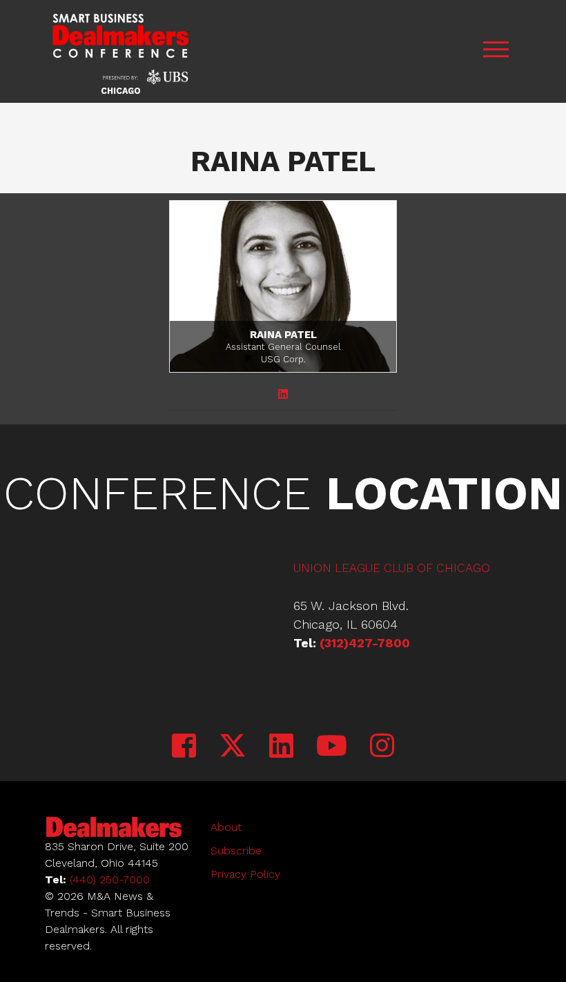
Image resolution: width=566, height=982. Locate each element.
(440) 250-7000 (110, 879)
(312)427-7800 (365, 643)
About (226, 827)
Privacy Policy (245, 874)
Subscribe (236, 850)
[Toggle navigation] (495, 51)
